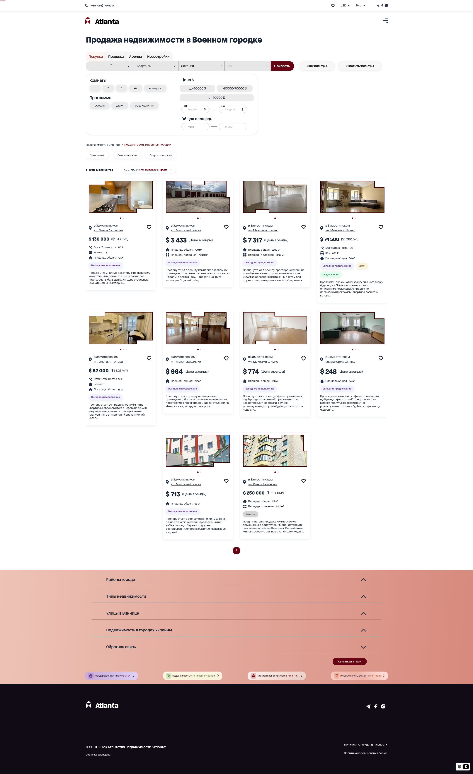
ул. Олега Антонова (108, 230)
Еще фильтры (317, 66)
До (223, 105)
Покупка (96, 56)
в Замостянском (106, 225)
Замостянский (127, 155)
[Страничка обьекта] (90, 228)
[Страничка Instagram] (386, 5)
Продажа (116, 56)
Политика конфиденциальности (365, 744)
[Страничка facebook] (375, 707)
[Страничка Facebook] (382, 5)
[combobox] (107, 66)
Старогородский (161, 155)
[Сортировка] (171, 170)
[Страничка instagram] (383, 707)
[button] (95, 88)
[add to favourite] (333, 5)
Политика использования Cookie (365, 753)
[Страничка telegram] (368, 707)
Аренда (135, 56)
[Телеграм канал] (378, 5)
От (185, 105)
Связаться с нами (349, 661)
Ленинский (97, 155)
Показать (282, 66)
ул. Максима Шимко (186, 230)
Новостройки (158, 56)
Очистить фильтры (360, 66)
